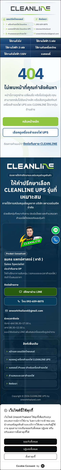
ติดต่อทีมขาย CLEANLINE (40, 144)
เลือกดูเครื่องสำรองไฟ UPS (30, 132)
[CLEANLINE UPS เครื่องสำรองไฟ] (30, 8)
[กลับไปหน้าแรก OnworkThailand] (30, 166)
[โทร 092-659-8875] (56, 240)
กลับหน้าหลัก (30, 121)
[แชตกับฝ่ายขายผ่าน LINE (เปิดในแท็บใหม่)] (56, 230)
